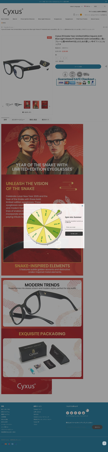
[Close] (82, 206)
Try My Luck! (74, 233)
